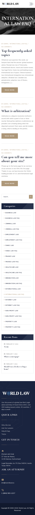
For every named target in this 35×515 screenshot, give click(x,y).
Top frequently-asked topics (16, 53)
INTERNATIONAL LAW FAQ (18, 44)
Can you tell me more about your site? (17, 159)
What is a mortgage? (11, 357)
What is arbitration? (16, 111)
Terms (6, 347)
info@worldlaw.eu (7, 483)
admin (6, 44)
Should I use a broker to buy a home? (15, 368)
